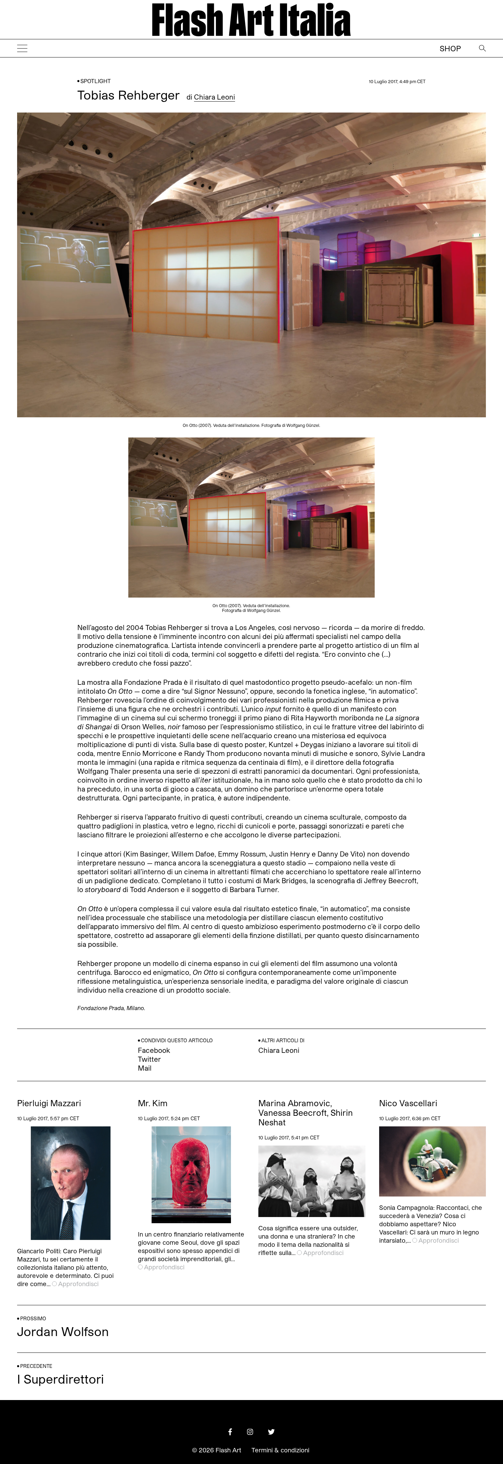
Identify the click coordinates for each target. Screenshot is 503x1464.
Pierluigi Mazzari (49, 1103)
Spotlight (95, 81)
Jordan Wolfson (63, 1331)
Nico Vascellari (408, 1103)
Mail (145, 1068)
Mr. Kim (153, 1103)
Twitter (149, 1059)
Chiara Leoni (214, 97)
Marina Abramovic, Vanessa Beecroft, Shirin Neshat (305, 1112)
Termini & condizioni (280, 1450)
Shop (450, 48)
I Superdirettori (60, 1378)
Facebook (154, 1050)
